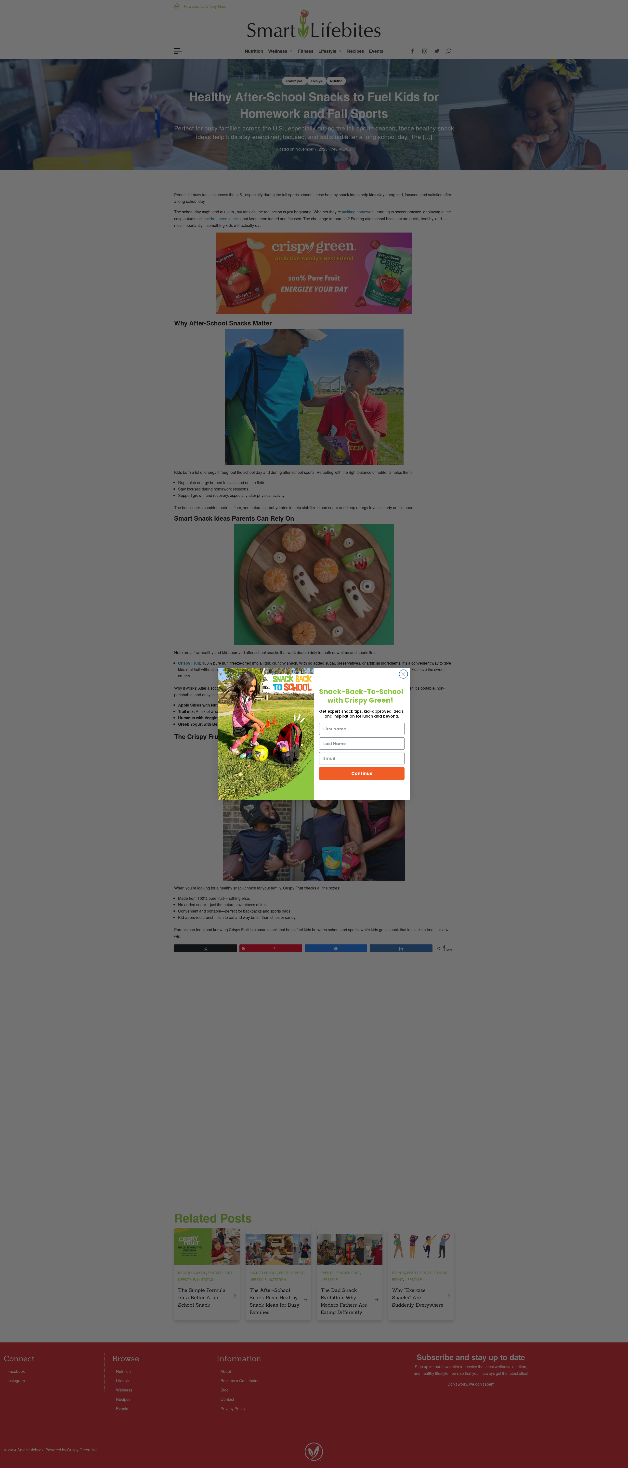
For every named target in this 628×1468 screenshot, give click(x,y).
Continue (362, 773)
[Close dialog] (403, 674)
